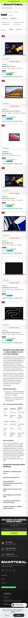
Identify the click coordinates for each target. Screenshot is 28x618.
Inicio (2, 12)
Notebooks (10, 12)
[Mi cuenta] (24, 4)
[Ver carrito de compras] (26, 4)
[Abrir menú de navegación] (2, 4)
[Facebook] (6, 570)
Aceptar (19, 615)
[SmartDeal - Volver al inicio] (13, 4)
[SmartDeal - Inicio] (14, 562)
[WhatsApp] (14, 570)
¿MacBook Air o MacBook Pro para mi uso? (12, 472)
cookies (12, 612)
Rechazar (7, 615)
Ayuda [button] (2, 579)
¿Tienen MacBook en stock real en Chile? (12, 495)
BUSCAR (3, 8)
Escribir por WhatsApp (9, 587)
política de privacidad (15, 610)
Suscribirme (14, 533)
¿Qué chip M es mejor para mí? (11, 477)
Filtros (11, 29)
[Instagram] (2, 570)
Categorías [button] (4, 575)
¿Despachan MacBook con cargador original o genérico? (12, 507)
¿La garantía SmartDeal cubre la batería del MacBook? (11, 501)
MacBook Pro (14, 18)
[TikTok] (10, 570)
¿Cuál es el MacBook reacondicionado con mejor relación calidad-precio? (12, 483)
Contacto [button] (3, 582)
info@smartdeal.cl (7, 604)
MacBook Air (5, 18)
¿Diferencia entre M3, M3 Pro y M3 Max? (12, 490)
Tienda (5, 12)
